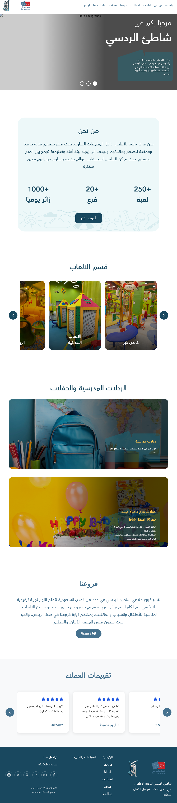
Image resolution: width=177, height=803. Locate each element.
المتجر (87, 5)
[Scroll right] (164, 315)
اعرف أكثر (88, 218)
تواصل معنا (99, 5)
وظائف (113, 5)
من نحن (158, 5)
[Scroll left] (13, 315)
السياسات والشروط (84, 757)
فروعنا (123, 5)
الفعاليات (135, 5)
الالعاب (147, 5)
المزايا (107, 772)
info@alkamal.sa (47, 764)
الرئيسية (169, 5)
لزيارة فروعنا (88, 633)
